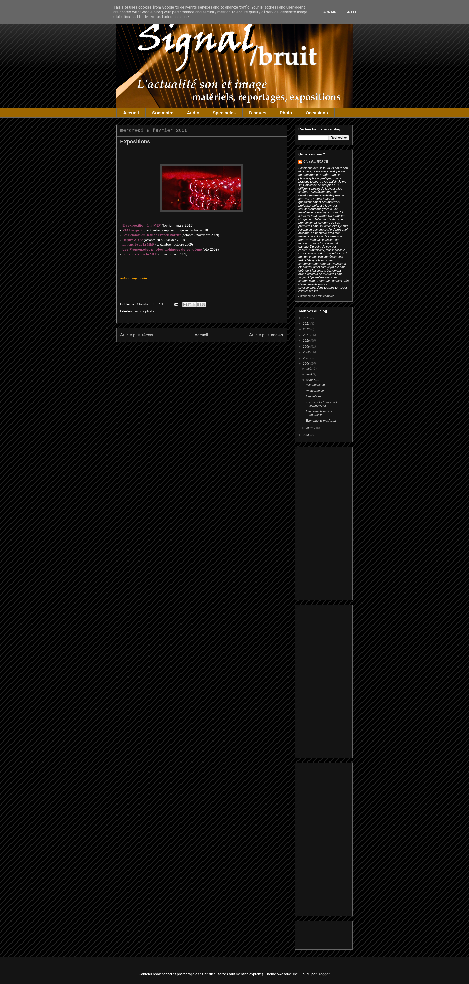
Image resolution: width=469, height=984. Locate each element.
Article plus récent (136, 335)
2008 (306, 352)
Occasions (317, 112)
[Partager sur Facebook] (198, 304)
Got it (351, 12)
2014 (306, 318)
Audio (193, 112)
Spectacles (224, 112)
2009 (306, 346)
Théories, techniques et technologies (321, 404)
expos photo (144, 311)
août (309, 368)
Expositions (313, 396)
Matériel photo (315, 385)
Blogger (323, 974)
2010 (306, 340)
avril (309, 374)
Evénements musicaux (321, 420)
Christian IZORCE (315, 161)
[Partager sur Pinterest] (203, 304)
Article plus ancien (266, 335)
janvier (311, 428)
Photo (286, 112)
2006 (306, 363)
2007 (306, 358)
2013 (306, 323)
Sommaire (162, 112)
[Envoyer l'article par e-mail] (175, 304)
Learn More (330, 12)
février (310, 380)
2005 (306, 435)
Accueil (131, 112)
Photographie (315, 390)
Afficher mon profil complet (316, 296)
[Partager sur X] (194, 304)
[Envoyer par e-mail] (184, 304)
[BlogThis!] (189, 304)
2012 (306, 329)
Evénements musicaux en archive (321, 413)
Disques (257, 112)
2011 (306, 335)
